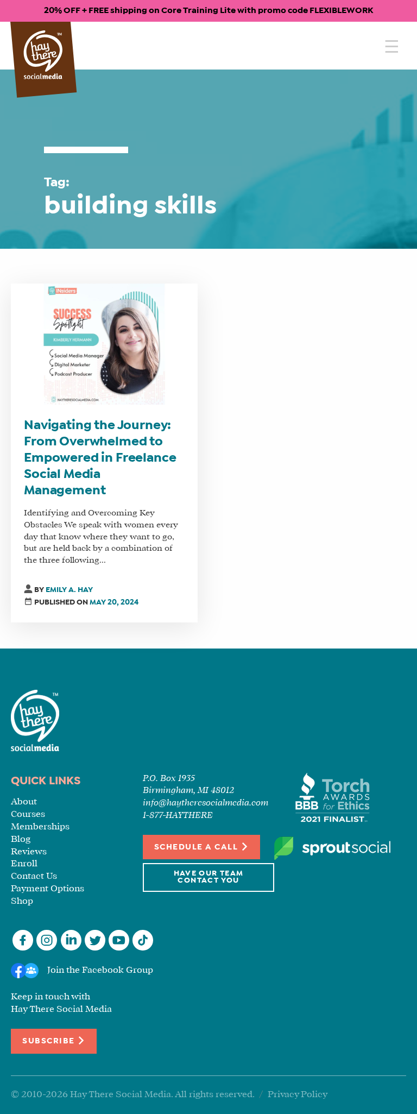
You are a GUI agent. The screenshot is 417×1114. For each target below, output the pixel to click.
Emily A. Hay (69, 590)
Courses (28, 814)
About (24, 802)
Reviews (29, 852)
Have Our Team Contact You (209, 877)
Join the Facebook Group (100, 970)
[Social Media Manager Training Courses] (43, 55)
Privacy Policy (297, 1095)
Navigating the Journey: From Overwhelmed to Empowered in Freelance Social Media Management (100, 458)
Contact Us (34, 876)
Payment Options (47, 889)
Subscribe (49, 1041)
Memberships (40, 827)
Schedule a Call (197, 847)
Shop (22, 901)
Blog (20, 839)
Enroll (24, 864)
